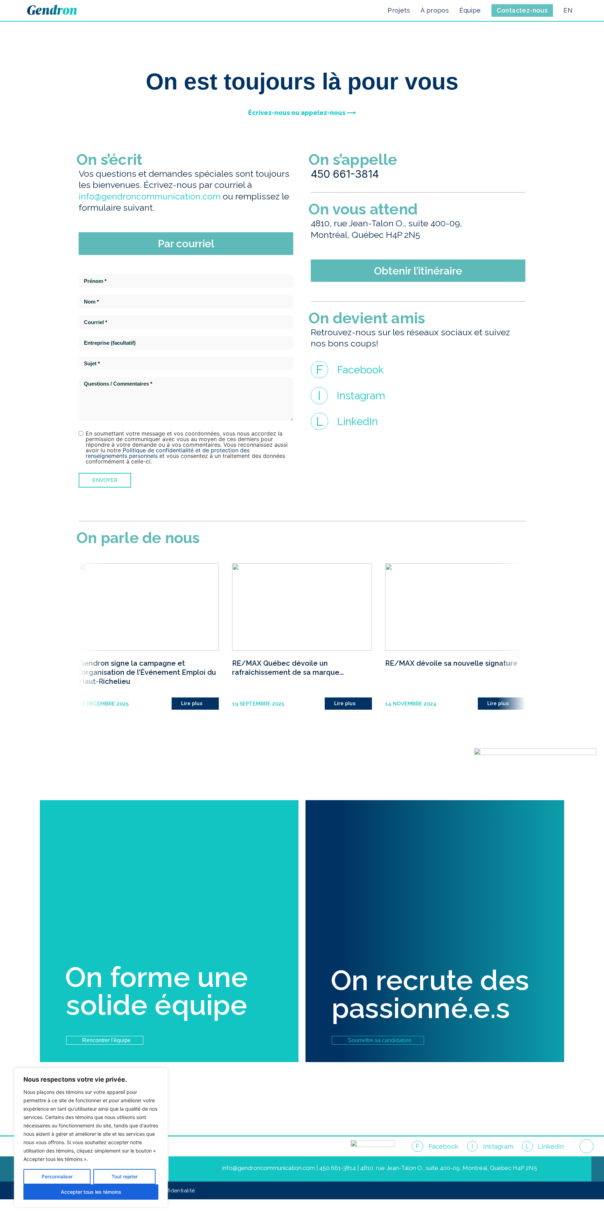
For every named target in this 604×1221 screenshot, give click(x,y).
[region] (91, 1137)
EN (568, 10)
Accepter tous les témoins (91, 1192)
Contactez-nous (522, 10)
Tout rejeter (125, 1176)
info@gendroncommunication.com (150, 196)
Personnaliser (57, 1176)
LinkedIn (357, 421)
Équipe (470, 10)
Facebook (360, 370)
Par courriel (186, 243)
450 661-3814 (345, 174)
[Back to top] (587, 1146)
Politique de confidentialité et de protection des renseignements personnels (168, 453)
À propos (434, 10)
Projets (399, 10)
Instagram (361, 395)
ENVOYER (104, 480)
